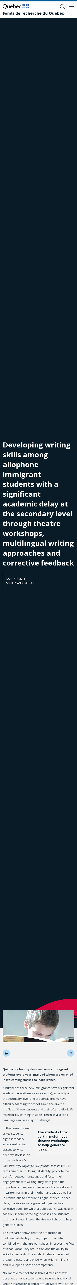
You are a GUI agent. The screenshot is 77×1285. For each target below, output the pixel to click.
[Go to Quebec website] (16, 6)
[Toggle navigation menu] (71, 6)
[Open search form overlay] (62, 6)
